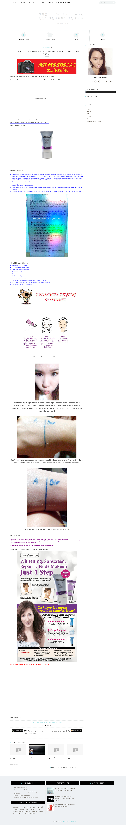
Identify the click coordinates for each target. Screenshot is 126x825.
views (33, 813)
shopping (40, 811)
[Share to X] (45, 725)
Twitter (76, 39)
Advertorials (32, 2)
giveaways (15, 811)
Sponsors (90, 119)
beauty (15, 809)
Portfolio (22, 2)
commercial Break (27, 809)
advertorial (46, 47)
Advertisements (16, 807)
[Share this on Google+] (48, 725)
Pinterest (102, 39)
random (28, 811)
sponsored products (55, 722)
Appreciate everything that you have (24, 789)
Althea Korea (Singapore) (20, 787)
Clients (50, 2)
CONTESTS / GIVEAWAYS (94, 121)
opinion (22, 811)
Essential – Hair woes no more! (22, 795)
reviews (44, 722)
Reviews (42, 2)
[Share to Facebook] (43, 725)
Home (14, 2)
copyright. (39, 809)
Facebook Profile (23, 39)
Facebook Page (50, 39)
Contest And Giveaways (63, 2)
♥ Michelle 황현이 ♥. (69, 821)
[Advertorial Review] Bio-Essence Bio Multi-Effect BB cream (64, 798)
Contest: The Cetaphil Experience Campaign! (26, 797)
